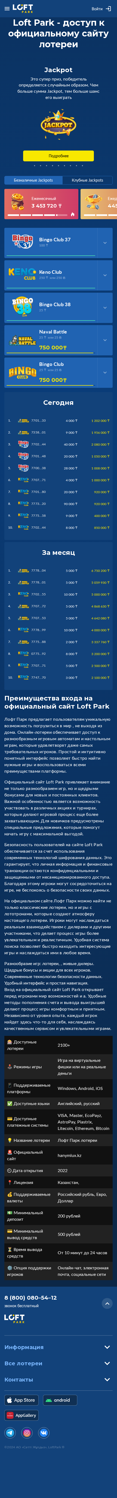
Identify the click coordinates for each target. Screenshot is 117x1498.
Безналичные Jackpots (33, 180)
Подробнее (59, 155)
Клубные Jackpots (87, 180)
